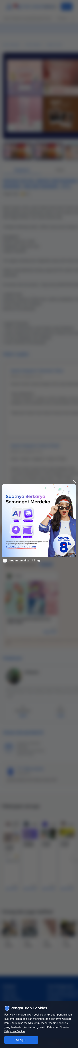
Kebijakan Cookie (14, 1031)
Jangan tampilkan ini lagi (24, 560)
